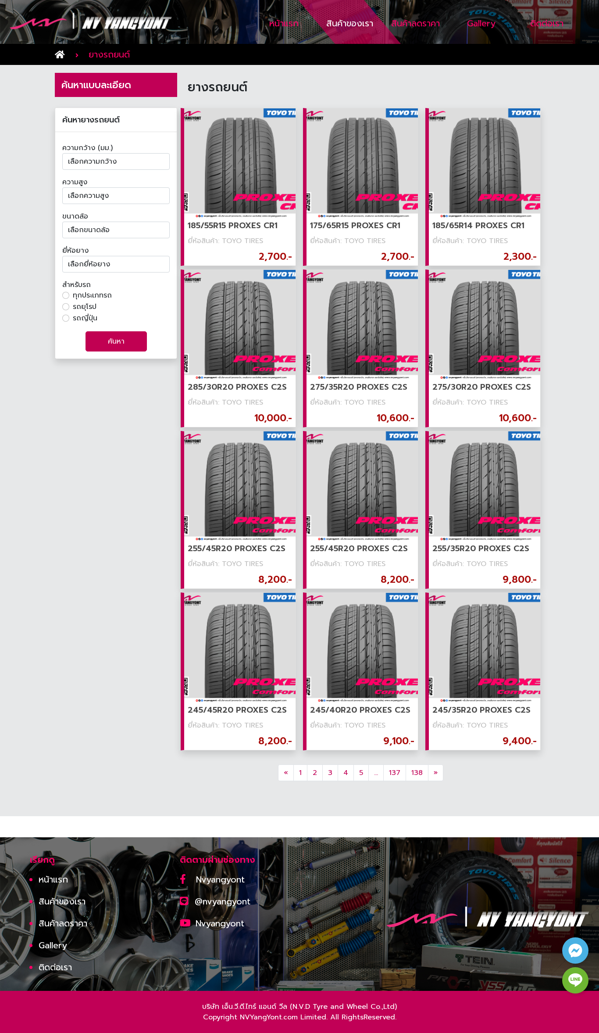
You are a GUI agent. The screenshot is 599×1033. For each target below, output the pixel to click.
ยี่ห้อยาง (75, 250)
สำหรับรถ (76, 285)
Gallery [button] (481, 23)
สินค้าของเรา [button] (349, 23)
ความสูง (74, 182)
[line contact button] (575, 980)
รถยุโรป (84, 306)
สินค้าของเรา (62, 901)
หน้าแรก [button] (284, 23)
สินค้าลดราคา (63, 923)
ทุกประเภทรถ (92, 295)
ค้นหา (116, 341)
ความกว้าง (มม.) (87, 148)
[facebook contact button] (575, 950)
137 (394, 773)
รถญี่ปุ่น (85, 318)
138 (417, 773)
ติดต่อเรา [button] (546, 23)
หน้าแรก (53, 879)
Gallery (53, 945)
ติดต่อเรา (55, 967)
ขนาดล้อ (75, 216)
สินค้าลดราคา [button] (415, 23)
